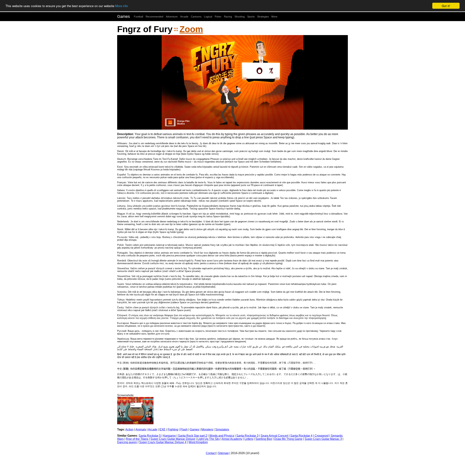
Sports (251, 16)
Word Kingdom (198, 442)
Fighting (173, 429)
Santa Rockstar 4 (301, 435)
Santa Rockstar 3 (247, 435)
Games (123, 16)
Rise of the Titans (137, 438)
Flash (184, 429)
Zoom (191, 29)
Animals (141, 429)
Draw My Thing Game (288, 438)
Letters (248, 438)
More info (121, 6)
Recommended (154, 16)
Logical (208, 16)
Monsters (207, 429)
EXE (162, 429)
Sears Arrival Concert (274, 435)
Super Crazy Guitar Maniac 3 (323, 438)
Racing (228, 16)
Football (138, 16)
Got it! (446, 5)
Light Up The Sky (208, 438)
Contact (211, 453)
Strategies (263, 16)
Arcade (184, 16)
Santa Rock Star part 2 (192, 435)
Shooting (239, 16)
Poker (218, 16)
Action (129, 429)
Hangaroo (169, 435)
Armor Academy (232, 438)
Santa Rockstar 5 (150, 435)
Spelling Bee (263, 438)
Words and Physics (221, 435)
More (274, 16)
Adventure (172, 16)
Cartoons (196, 16)
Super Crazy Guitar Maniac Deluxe (172, 438)
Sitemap (223, 453)
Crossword (322, 435)
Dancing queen (127, 442)
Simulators (222, 429)
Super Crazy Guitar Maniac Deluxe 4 (162, 442)
